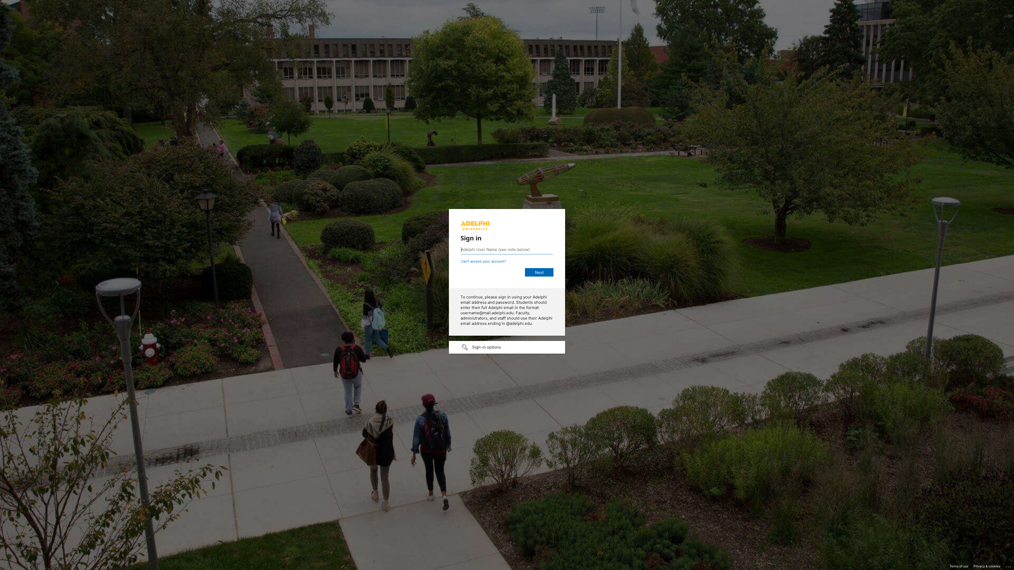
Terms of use (959, 566)
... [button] (1009, 565)
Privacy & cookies (987, 566)
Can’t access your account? (483, 261)
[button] (507, 347)
